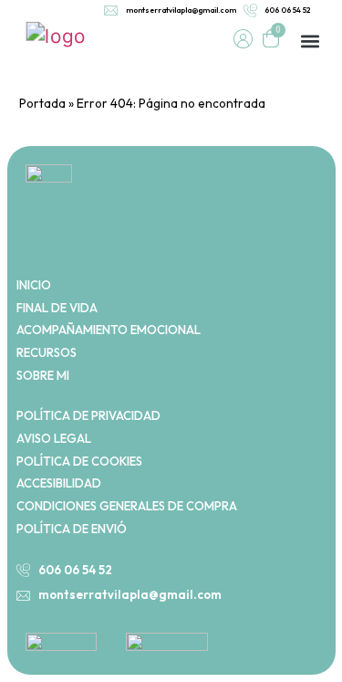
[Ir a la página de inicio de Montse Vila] (55, 34)
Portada (42, 103)
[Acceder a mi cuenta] (243, 38)
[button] (310, 41)
